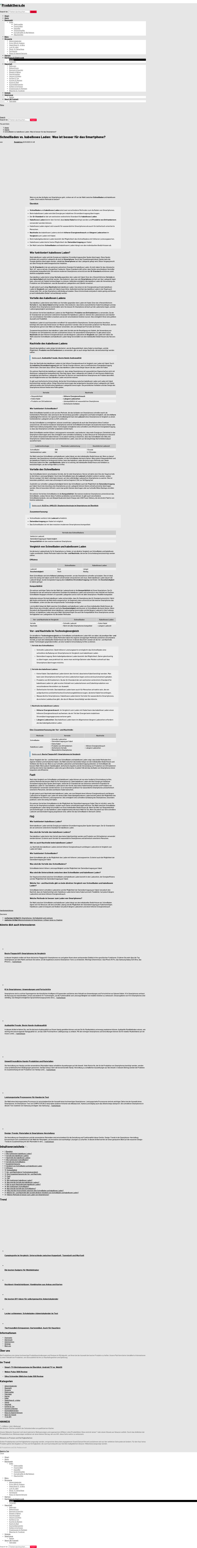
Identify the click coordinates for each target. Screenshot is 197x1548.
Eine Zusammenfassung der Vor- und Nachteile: (24, 1174)
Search (33, 12)
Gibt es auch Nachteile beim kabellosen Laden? (23, 1184)
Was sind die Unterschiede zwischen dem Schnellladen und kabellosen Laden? (35, 1190)
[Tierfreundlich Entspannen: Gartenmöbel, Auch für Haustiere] (75, 1321)
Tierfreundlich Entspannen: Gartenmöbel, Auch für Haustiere (32, 1328)
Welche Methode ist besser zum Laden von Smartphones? (28, 1195)
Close (2, 1453)
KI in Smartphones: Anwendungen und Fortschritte (28, 989)
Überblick (9, 1151)
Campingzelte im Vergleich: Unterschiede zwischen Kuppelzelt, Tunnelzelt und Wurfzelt (44, 1255)
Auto (7, 18)
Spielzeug (9, 95)
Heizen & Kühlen (15, 76)
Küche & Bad (14, 82)
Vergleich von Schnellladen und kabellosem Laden (24, 1166)
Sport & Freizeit (11, 99)
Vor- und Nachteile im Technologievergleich (22, 1172)
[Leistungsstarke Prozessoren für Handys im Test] (75, 1083)
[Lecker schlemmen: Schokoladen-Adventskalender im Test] (75, 1306)
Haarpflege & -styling (17, 45)
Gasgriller (17, 28)
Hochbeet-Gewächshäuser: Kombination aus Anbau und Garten (33, 1284)
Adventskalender (15, 41)
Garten (7, 55)
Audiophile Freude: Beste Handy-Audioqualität (26, 1025)
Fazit (8, 1176)
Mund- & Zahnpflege (16, 49)
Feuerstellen (18, 26)
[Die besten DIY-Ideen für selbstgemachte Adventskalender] (75, 1292)
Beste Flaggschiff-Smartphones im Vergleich (25, 953)
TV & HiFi (12, 62)
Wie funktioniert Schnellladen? (17, 1160)
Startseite (8, 1338)
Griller (11, 22)
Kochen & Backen (15, 80)
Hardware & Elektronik (14, 58)
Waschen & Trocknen (17, 91)
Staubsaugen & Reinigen (18, 89)
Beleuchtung (14, 68)
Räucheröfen (18, 35)
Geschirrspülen (14, 74)
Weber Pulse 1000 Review (16, 1371)
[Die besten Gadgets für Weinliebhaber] (75, 1263)
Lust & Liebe (13, 47)
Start (7, 16)
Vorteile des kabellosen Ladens (17, 1156)
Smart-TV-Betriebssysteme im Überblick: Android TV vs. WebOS (33, 1367)
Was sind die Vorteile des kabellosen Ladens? (23, 1182)
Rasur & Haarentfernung (18, 53)
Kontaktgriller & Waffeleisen (24, 33)
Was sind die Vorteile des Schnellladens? (21, 1188)
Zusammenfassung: (13, 1164)
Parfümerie (13, 51)
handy (2, 910)
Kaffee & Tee (14, 78)
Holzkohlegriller (19, 30)
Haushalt (8, 64)
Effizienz (9, 1168)
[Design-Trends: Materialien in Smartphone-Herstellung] (75, 1119)
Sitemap (8, 1344)
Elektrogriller (18, 24)
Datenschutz (9, 1342)
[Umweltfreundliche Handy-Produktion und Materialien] (75, 1047)
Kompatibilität (12, 1170)
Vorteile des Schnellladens (15, 1162)
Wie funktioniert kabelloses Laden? (19, 1153)
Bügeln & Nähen (15, 72)
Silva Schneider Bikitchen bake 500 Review (24, 1376)
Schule (7, 93)
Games (11, 97)
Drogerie (8, 39)
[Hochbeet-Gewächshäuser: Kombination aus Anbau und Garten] (75, 1277)
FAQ (8, 1178)
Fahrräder (12, 101)
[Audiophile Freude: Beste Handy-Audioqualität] (75, 1011)
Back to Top (4, 1451)
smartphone (8, 910)
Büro (7, 37)
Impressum (8, 1340)
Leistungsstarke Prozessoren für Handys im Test (27, 1097)
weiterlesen (17, 962)
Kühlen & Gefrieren (16, 86)
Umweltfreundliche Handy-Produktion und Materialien (29, 1061)
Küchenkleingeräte (16, 84)
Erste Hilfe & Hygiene (17, 43)
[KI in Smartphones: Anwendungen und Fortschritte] (75, 975)
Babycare (12, 66)
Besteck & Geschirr (16, 70)
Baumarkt (9, 20)
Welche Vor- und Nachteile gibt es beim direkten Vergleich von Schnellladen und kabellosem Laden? (43, 1193)
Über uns (8, 1346)
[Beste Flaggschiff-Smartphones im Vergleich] (75, 939)
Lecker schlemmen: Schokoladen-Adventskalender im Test (31, 1313)
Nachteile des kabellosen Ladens (18, 1158)
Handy (11, 60)
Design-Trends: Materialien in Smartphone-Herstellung (29, 1133)
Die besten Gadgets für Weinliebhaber (22, 1270)
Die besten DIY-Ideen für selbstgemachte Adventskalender (31, 1299)
